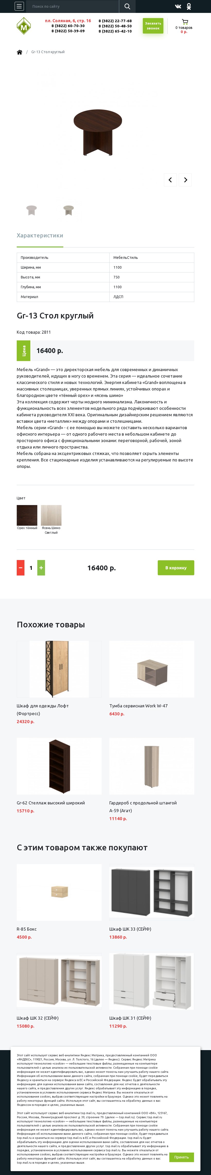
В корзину (176, 567)
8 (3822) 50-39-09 (68, 31)
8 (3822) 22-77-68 (115, 21)
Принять (181, 1157)
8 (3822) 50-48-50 (115, 26)
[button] (170, 179)
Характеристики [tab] (40, 235)
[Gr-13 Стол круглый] (97, 128)
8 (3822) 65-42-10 (115, 31)
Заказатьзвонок (153, 25)
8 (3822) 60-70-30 (68, 25)
